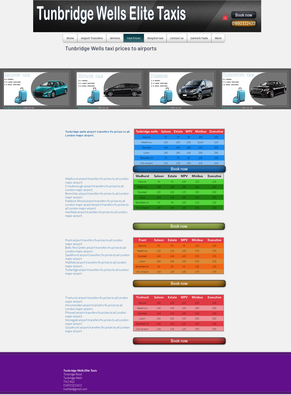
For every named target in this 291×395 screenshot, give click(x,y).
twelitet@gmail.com (75, 389)
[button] (225, 16)
